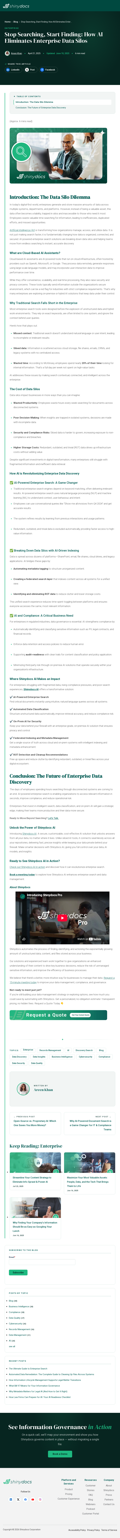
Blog (15, 22)
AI (68, 1050)
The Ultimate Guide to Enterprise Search (28, 1368)
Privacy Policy (93, 1530)
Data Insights (39, 1057)
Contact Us (108, 1504)
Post (32, 70)
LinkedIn (15, 70)
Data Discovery (19, 1057)
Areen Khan (16, 53)
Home (8, 22)
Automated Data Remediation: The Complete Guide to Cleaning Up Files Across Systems (51, 1374)
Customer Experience (69, 1498)
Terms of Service (109, 1530)
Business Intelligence (62, 1057)
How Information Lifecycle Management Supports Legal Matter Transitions (45, 1380)
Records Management (50, 1050)
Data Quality (36, 1063)
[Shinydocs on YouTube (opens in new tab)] (33, 1499)
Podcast (90, 1509)
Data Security (18, 1063)
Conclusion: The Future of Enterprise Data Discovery (41, 107)
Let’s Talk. (53, 818)
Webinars (90, 1504)
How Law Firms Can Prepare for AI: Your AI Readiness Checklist (40, 1397)
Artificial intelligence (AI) (22, 230)
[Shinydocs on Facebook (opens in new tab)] (25, 1499)
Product (69, 1489)
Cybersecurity (85, 1057)
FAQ (91, 1495)
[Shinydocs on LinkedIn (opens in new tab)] (11, 1499)
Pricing (68, 1494)
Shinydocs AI (29, 833)
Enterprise (28, 1050)
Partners (108, 1499)
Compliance (104, 1057)
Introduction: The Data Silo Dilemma (34, 102)
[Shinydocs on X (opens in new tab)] (18, 1499)
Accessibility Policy (77, 1530)
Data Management (20, 1335)
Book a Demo (60, 1454)
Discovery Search (84, 1050)
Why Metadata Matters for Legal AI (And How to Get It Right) (38, 1391)
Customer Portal (90, 1513)
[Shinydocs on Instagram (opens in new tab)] (40, 1499)
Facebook (50, 70)
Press (109, 1495)
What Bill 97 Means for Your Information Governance (34, 1385)
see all (12, 1346)
